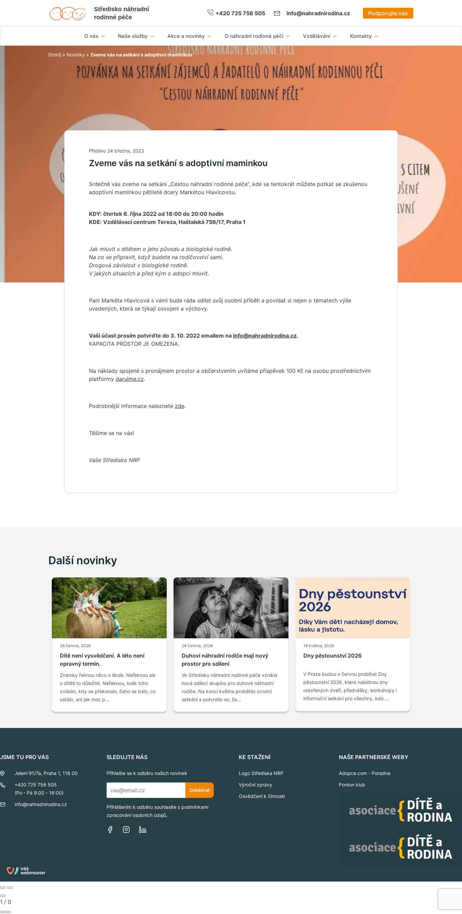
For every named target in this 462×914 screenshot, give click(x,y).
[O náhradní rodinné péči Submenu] (289, 36)
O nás (91, 36)
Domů (54, 55)
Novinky (76, 55)
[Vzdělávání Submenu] (336, 36)
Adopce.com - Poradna (364, 773)
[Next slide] (10, 888)
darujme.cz (130, 378)
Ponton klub (352, 784)
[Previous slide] (2, 888)
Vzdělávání (316, 36)
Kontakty (361, 36)
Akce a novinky (186, 36)
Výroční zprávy (255, 784)
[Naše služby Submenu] (154, 36)
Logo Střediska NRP (261, 773)
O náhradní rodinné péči (254, 36)
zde (179, 406)
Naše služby (133, 36)
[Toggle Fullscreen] (2, 912)
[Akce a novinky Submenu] (211, 36)
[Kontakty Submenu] (378, 36)
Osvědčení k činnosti (262, 796)
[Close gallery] (2, 896)
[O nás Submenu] (104, 36)
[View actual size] (8, 912)
